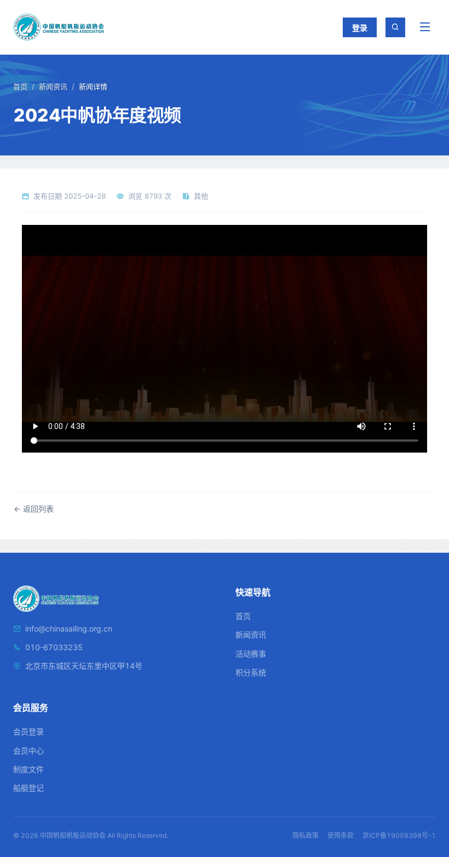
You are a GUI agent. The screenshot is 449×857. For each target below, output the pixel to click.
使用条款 (340, 835)
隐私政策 (305, 835)
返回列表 (37, 508)
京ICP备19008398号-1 (399, 835)
